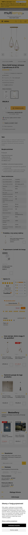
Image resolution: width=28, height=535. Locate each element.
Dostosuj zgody (14, 530)
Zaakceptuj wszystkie (14, 525)
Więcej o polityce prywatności (9, 521)
